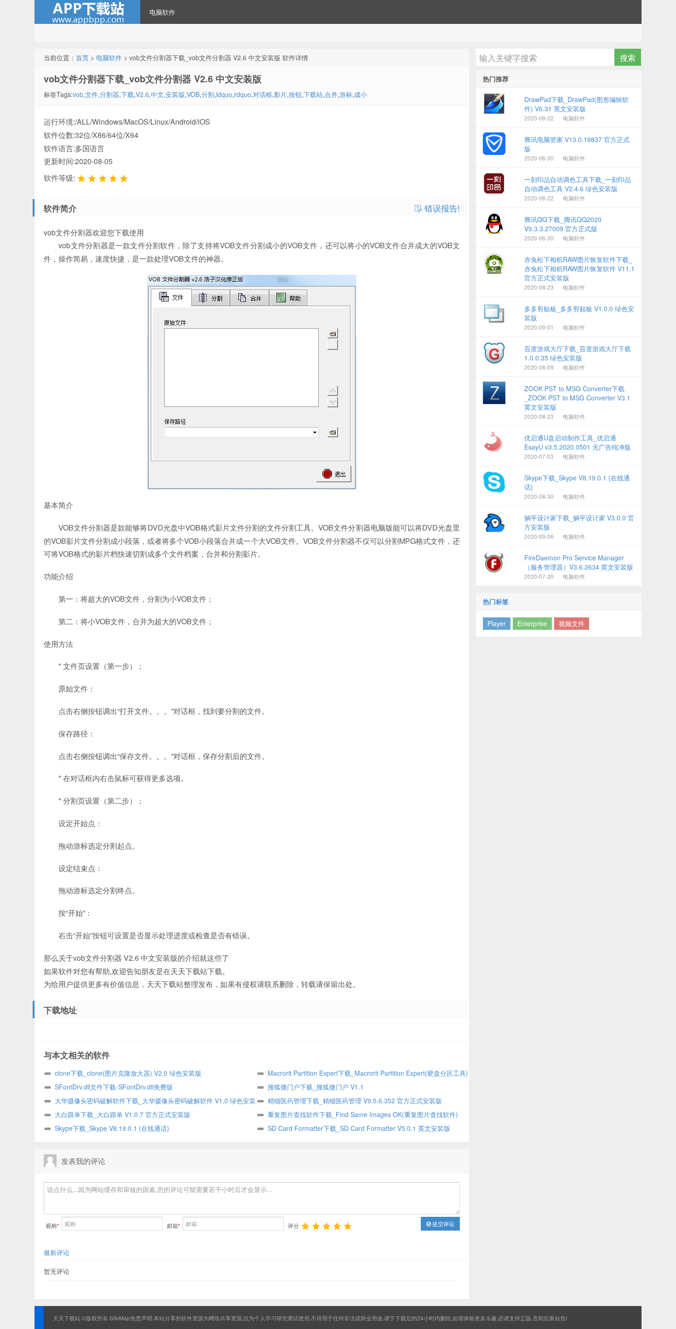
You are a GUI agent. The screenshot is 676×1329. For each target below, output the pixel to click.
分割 (207, 94)
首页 (82, 57)
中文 (157, 94)
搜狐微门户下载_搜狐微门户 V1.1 (316, 1086)
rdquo (242, 94)
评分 (293, 1225)
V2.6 (142, 94)
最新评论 (56, 1252)
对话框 (262, 94)
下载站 (313, 94)
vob (78, 94)
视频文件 (571, 623)
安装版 (175, 94)
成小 (360, 94)
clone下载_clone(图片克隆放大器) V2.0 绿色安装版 (128, 1073)
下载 (127, 94)
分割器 (109, 94)
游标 (345, 94)
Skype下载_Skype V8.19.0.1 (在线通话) (112, 1128)
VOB (193, 94)
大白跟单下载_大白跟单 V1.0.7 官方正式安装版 (122, 1114)
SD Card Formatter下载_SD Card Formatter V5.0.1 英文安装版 (359, 1128)
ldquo (224, 94)
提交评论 (442, 1223)
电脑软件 (162, 12)
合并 (331, 94)
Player (496, 623)
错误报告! (441, 208)
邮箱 (173, 1225)
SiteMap (119, 1318)
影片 (280, 94)
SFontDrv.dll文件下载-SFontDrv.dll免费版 (114, 1086)
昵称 (52, 1225)
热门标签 (496, 601)
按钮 (295, 94)
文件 (91, 94)
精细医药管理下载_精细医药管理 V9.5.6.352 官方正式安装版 (355, 1100)
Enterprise (532, 623)
